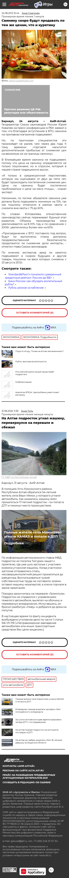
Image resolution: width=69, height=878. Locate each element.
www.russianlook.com (21, 80)
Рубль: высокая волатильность (31, 361)
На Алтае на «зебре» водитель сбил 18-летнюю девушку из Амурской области (38, 741)
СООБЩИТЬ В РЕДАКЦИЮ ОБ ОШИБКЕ (27, 782)
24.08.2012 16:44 (10, 13)
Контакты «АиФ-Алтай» (19, 766)
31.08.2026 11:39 (10, 411)
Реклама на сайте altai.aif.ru (23, 770)
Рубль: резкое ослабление (26, 287)
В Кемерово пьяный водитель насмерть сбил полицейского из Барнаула (38, 710)
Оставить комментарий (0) (34, 312)
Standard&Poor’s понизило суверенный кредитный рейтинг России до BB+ (33, 276)
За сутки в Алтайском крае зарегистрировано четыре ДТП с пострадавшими (38, 720)
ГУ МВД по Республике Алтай (19, 477)
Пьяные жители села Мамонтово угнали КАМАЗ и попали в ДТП (33, 534)
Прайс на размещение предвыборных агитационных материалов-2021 (29, 776)
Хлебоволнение (23, 382)
